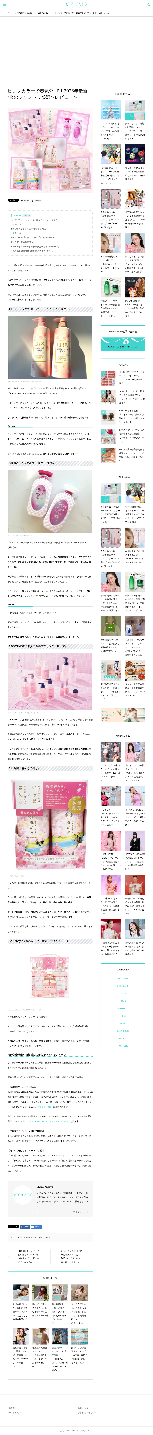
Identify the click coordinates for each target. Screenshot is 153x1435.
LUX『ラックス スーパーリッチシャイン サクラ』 (25, 381)
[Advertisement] (76, 52)
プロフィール (79, 1212)
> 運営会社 (12, 1408)
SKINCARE (123, 978)
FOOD (123, 1001)
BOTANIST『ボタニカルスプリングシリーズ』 (24, 713)
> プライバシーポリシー (86, 1413)
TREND (123, 1016)
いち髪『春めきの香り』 (16, 876)
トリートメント (29, 1237)
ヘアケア (40, 1237)
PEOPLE (123, 1038)
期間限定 (48, 1237)
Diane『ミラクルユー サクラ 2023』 (20, 536)
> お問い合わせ (82, 1408)
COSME (123, 993)
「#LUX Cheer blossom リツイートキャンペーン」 (46, 1121)
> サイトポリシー (15, 1413)
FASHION (122, 1008)
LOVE (123, 1023)
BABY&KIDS (123, 1031)
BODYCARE (123, 986)
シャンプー (18, 1237)
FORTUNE (123, 1046)
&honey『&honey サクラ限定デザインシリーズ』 (25, 1010)
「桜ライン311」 (45, 1107)
